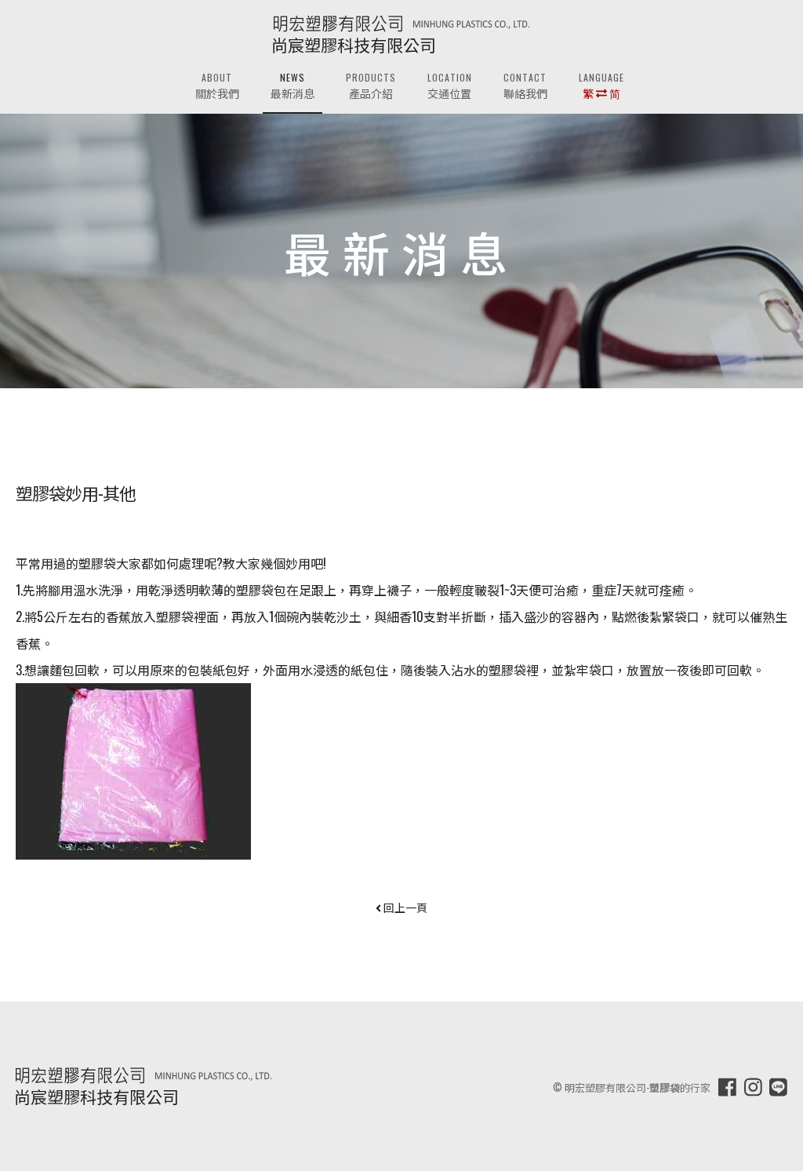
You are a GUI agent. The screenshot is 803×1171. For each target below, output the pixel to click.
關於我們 (217, 86)
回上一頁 (404, 907)
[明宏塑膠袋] (401, 22)
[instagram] (753, 1086)
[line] (778, 1086)
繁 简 (601, 86)
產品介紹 (371, 86)
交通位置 (449, 86)
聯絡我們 (525, 86)
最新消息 (292, 86)
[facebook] (727, 1086)
